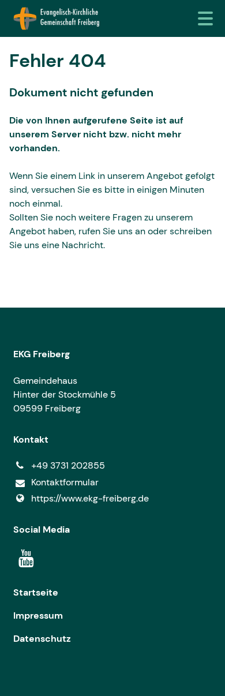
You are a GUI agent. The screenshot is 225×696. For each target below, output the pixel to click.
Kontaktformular (65, 482)
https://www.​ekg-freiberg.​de (90, 498)
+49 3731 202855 (68, 465)
